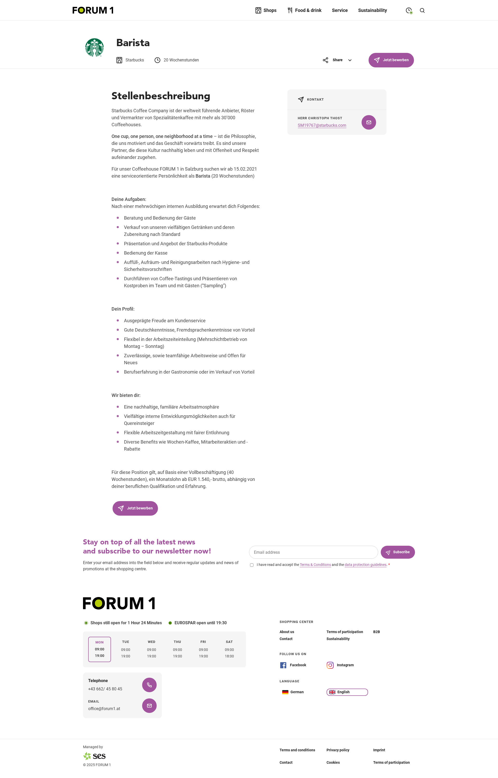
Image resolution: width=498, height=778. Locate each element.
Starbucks (135, 60)
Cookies (333, 762)
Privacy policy (338, 750)
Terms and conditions (297, 750)
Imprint (379, 750)
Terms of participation (391, 762)
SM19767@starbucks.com (322, 125)
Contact (286, 762)
